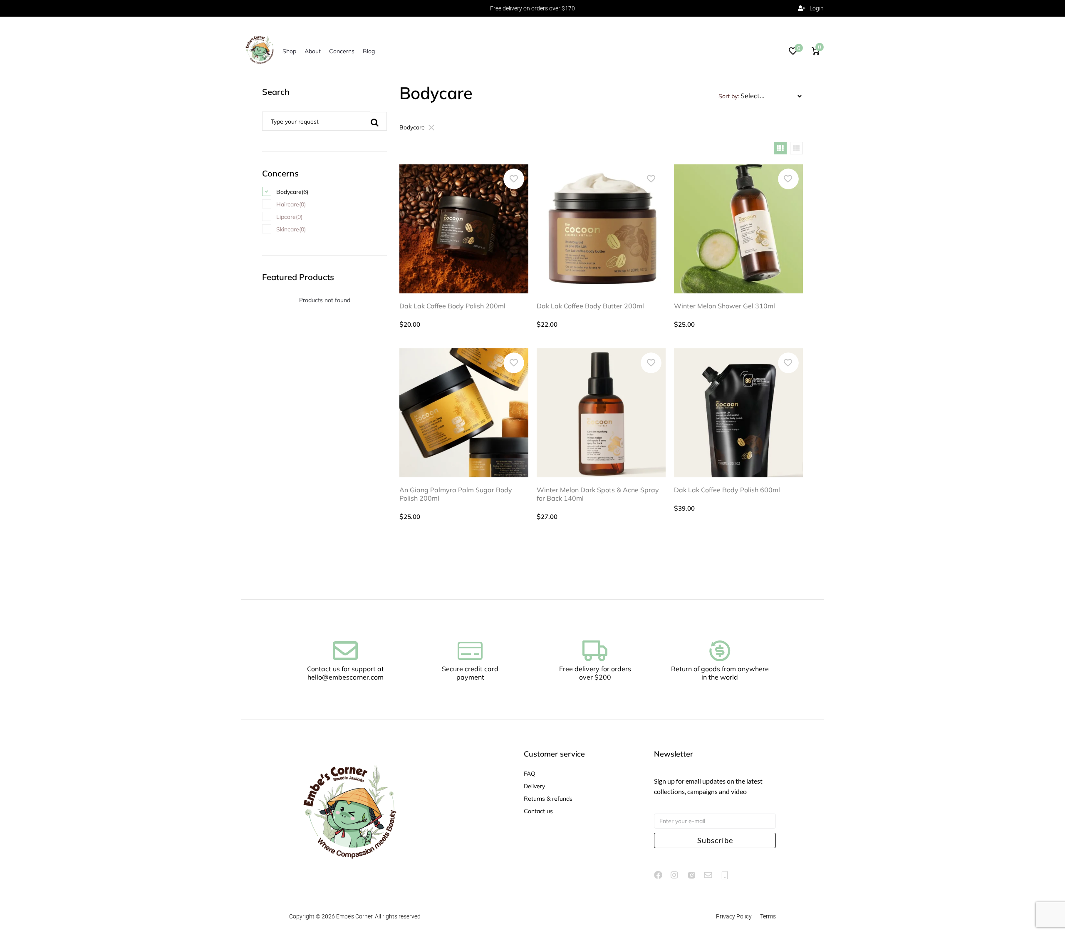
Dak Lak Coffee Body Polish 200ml (452, 306)
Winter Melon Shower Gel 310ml (724, 306)
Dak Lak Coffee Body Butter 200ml (590, 306)
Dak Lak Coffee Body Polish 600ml (727, 490)
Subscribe (715, 840)
